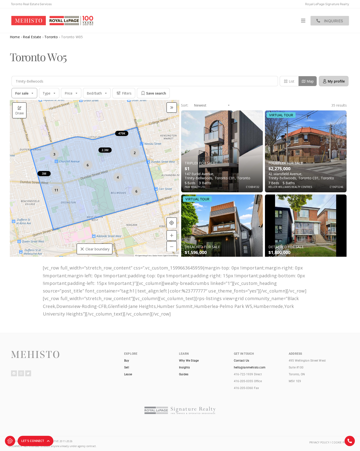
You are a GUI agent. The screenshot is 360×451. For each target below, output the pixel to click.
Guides (183, 374)
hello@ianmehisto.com (249, 367)
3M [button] (44, 173)
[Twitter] (28, 373)
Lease (128, 374)
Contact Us (241, 360)
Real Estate (32, 37)
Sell (126, 367)
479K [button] (121, 133)
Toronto (51, 37)
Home (15, 37)
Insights (184, 367)
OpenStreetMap (170, 255)
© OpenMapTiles (143, 255)
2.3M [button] (105, 150)
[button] (271, 81)
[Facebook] (14, 373)
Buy (126, 360)
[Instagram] (21, 373)
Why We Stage (189, 360)
